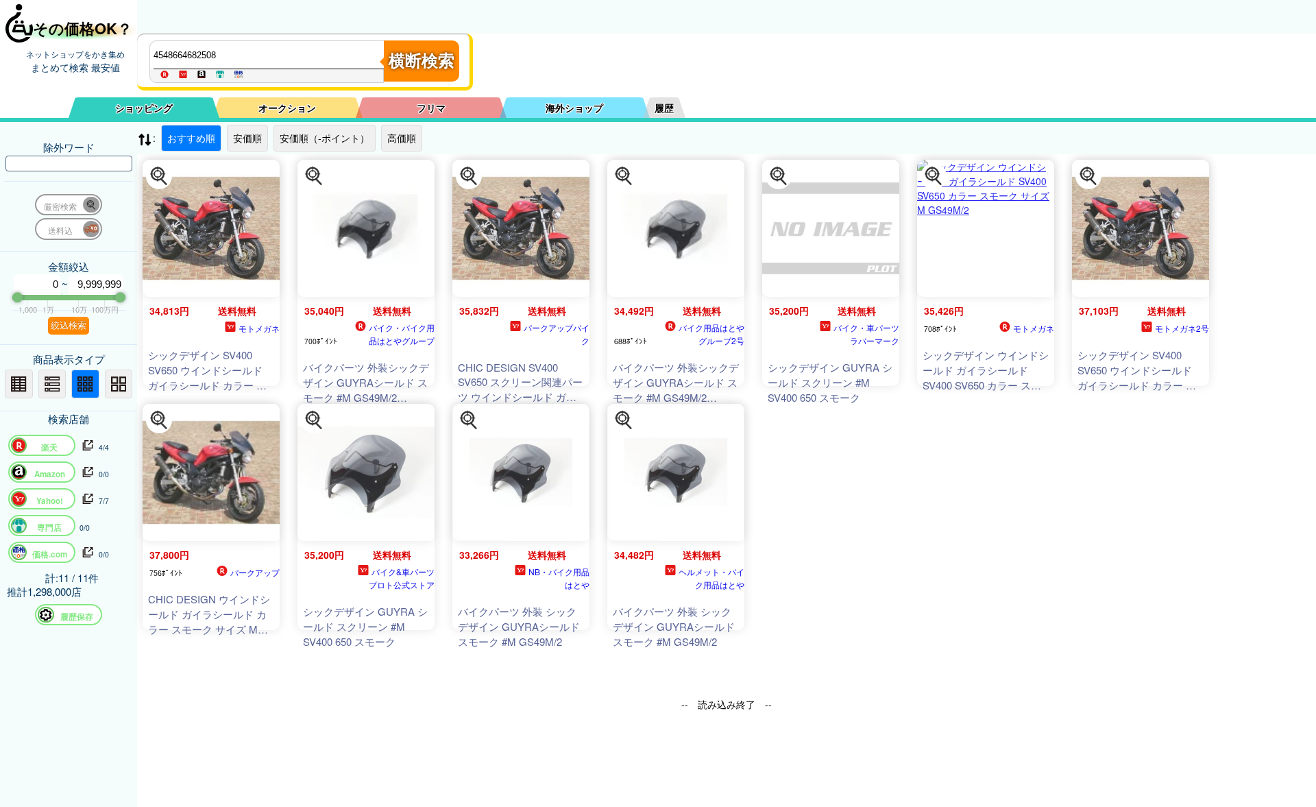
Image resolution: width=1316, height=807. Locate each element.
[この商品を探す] (159, 176)
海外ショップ (574, 108)
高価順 (401, 138)
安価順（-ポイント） (324, 138)
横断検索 (421, 60)
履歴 (664, 108)
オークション (287, 108)
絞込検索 (68, 325)
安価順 (247, 138)
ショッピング (144, 108)
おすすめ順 (191, 138)
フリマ (431, 108)
